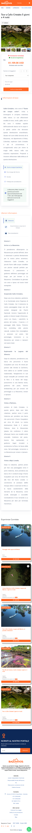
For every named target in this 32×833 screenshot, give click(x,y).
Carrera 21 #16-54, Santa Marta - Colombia (17, 794)
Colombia (19, 3)
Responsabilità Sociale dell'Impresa (16, 780)
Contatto (16, 814)
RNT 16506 (16, 823)
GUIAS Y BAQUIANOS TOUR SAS (16, 778)
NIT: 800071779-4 (16, 801)
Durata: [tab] (8, 177)
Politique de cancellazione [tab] (13, 181)
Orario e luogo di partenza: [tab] (14, 167)
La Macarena (16, 7)
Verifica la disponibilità (16, 89)
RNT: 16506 (16, 803)
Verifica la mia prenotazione (16, 812)
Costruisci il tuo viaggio (16, 810)
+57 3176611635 (16, 796)
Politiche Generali (16, 787)
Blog (16, 817)
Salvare (6, 23)
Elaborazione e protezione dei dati (16, 785)
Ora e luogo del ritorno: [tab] (13, 172)
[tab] (9, 220)
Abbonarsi (25, 750)
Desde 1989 (23, 823)
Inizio (2, 7)
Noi (16, 782)
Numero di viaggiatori (9, 71)
